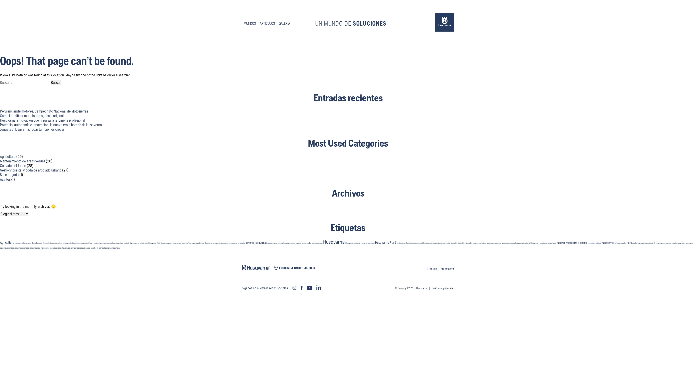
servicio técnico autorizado (80, 248)
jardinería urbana (431, 243)
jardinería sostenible (417, 243)
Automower (447, 268)
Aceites (5, 179)
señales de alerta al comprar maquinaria (105, 248)
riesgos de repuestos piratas (60, 248)
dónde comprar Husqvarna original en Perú (176, 243)
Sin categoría (9, 175)
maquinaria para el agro (547, 243)
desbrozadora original (121, 243)
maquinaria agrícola (494, 243)
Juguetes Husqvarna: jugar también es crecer (32, 129)
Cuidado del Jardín (13, 166)
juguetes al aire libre (458, 243)
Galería (284, 23)
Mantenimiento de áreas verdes (22, 161)
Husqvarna (334, 242)
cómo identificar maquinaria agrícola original (96, 243)
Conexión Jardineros (50, 243)
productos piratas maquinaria (642, 243)
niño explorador (620, 243)
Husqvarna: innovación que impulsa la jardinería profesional (42, 120)
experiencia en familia (237, 243)
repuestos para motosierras (39, 248)
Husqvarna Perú (385, 242)
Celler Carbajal (37, 243)
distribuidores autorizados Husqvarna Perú (145, 243)
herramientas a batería (274, 243)
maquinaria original (509, 243)
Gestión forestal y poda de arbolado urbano (30, 170)
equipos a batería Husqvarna (202, 243)
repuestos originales (21, 248)
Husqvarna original (367, 243)
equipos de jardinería (220, 243)
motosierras (608, 242)
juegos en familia (444, 243)
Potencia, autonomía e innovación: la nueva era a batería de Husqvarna (51, 125)
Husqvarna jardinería (352, 243)
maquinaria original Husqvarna (527, 243)
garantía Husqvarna (255, 242)
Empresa (432, 268)
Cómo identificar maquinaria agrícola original (32, 116)
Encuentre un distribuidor (297, 268)
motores (561, 242)
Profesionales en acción (662, 243)
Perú (629, 242)
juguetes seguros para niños (476, 243)
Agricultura (8, 156)
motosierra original (594, 243)
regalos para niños (678, 243)
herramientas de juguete (292, 243)
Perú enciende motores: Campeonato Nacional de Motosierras (44, 111)
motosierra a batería (576, 242)
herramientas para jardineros (312, 243)
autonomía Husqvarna (23, 243)
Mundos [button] (250, 23)
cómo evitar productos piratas (69, 243)
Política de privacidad (443, 288)
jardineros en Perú (403, 243)
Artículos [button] (267, 23)
